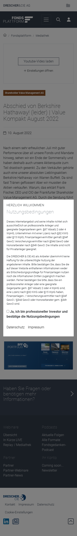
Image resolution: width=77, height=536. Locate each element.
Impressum (36, 327)
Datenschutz (16, 327)
